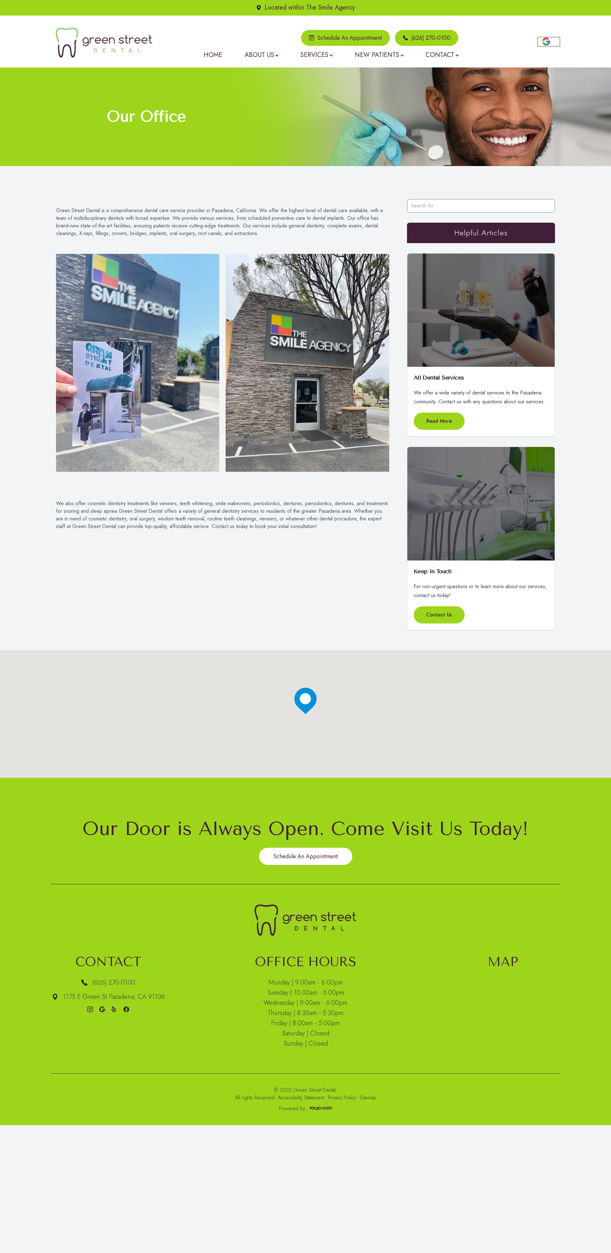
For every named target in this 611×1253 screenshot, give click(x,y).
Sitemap (368, 1097)
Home (213, 54)
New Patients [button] (377, 54)
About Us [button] (259, 54)
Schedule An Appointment (349, 38)
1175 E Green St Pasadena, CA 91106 (114, 996)
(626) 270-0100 (430, 38)
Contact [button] (439, 54)
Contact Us (439, 614)
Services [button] (314, 54)
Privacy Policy (342, 1097)
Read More (439, 421)
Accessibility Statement (301, 1097)
